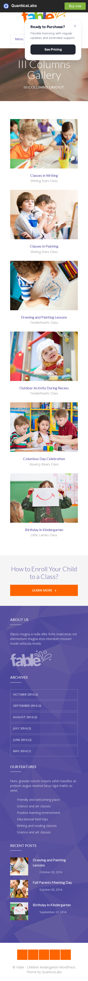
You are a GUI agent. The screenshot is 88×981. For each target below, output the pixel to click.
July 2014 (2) (22, 728)
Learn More (42, 590)
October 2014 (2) (25, 694)
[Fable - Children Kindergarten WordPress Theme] (44, 15)
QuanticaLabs (7, 6)
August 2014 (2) (25, 717)
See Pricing (53, 49)
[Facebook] (55, 955)
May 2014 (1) (22, 751)
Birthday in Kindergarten (52, 905)
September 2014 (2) (27, 706)
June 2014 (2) (22, 740)
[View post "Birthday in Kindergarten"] (19, 911)
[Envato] (44, 955)
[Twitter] (65, 955)
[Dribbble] (33, 955)
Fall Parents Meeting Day (52, 882)
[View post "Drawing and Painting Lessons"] (19, 866)
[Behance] (22, 955)
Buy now (75, 6)
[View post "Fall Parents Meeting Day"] (19, 889)
